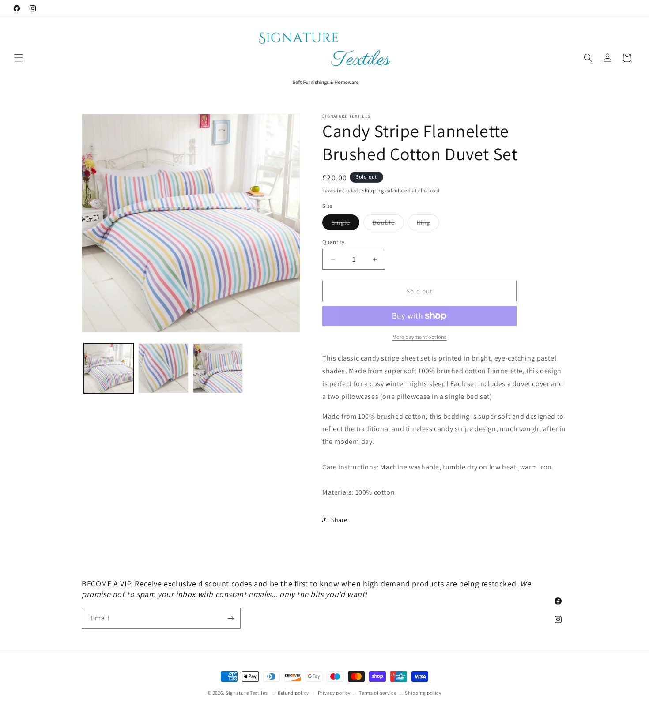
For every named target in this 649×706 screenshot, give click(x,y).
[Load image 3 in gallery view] (218, 368)
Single (345, 224)
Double (388, 224)
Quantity (333, 242)
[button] (18, 58)
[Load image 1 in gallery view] (109, 368)
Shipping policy (423, 693)
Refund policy (293, 693)
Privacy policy (334, 693)
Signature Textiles (247, 693)
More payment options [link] (419, 337)
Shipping (373, 190)
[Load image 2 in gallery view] (163, 368)
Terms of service (377, 693)
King (428, 224)
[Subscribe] (230, 618)
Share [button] (339, 520)
